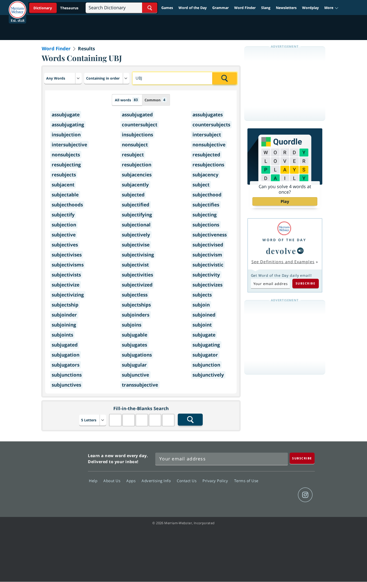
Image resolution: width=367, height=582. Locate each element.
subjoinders (135, 315)
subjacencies (137, 174)
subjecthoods (67, 204)
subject (200, 184)
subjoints (62, 335)
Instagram (305, 494)
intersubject (206, 134)
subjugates (134, 345)
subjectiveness (209, 234)
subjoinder (64, 315)
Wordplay (310, 7)
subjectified (135, 204)
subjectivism (207, 254)
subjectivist (135, 264)
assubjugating (68, 124)
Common (155, 99)
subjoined (203, 315)
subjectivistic (207, 264)
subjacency (205, 174)
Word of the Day (193, 7)
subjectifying (137, 214)
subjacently (135, 184)
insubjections (137, 134)
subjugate (203, 335)
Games (167, 7)
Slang (265, 7)
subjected (133, 194)
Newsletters (286, 7)
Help (94, 480)
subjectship (65, 305)
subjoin (201, 305)
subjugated (65, 345)
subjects (202, 295)
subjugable (134, 335)
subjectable (65, 194)
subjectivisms (68, 264)
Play (285, 201)
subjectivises (67, 254)
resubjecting (66, 164)
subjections (205, 224)
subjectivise (136, 244)
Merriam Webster (61, 476)
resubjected (206, 154)
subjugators (65, 365)
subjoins (131, 325)
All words (126, 99)
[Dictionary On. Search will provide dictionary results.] (56, 8)
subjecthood (206, 194)
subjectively (136, 234)
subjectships (136, 305)
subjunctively (208, 375)
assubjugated (137, 114)
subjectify (63, 214)
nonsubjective (208, 144)
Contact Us (187, 480)
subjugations (137, 355)
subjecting (204, 214)
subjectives (65, 244)
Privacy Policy (215, 480)
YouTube (287, 494)
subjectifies (205, 204)
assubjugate (66, 114)
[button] (331, 7)
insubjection (66, 134)
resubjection (136, 164)
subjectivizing (68, 295)
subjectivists (66, 274)
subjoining (64, 325)
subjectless (135, 295)
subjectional (136, 224)
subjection (64, 224)
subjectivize (65, 284)
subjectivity (206, 274)
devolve (281, 250)
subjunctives (66, 385)
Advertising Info (157, 480)
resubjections (208, 164)
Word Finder (245, 7)
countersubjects (211, 124)
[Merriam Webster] (284, 228)
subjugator (205, 355)
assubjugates (207, 114)
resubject (133, 154)
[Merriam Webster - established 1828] (17, 6)
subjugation (65, 355)
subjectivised (207, 244)
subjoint (202, 325)
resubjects (64, 174)
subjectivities (137, 274)
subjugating (206, 345)
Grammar (220, 7)
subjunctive (135, 375)
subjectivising (138, 254)
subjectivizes (207, 284)
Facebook (251, 494)
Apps (131, 480)
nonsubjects (66, 154)
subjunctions (67, 375)
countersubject (139, 124)
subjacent (63, 184)
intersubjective (69, 144)
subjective (64, 234)
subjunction (206, 365)
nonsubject (135, 144)
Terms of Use (246, 480)
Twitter (269, 494)
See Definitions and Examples (283, 261)
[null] (300, 250)
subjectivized (137, 284)
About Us (112, 480)
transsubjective (140, 385)
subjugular (134, 365)
